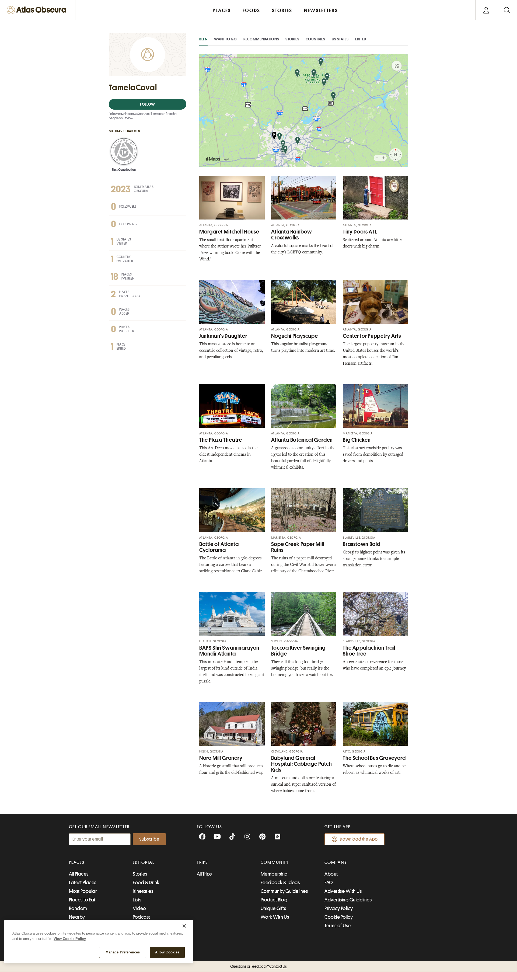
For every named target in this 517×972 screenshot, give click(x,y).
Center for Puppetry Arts (372, 336)
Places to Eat (82, 900)
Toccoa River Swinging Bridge (298, 651)
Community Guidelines (284, 891)
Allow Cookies (167, 952)
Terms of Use (337, 926)
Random (78, 908)
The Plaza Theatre (220, 440)
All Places (79, 874)
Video (139, 908)
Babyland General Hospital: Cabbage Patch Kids (301, 764)
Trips (202, 862)
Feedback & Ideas (280, 882)
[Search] (507, 10)
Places (77, 862)
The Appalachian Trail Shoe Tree (369, 651)
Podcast (141, 917)
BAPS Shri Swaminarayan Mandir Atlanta (229, 651)
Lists (137, 900)
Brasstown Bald (361, 544)
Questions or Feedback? (258, 966)
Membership (274, 874)
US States (340, 39)
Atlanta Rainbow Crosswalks (291, 235)
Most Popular (83, 891)
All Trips (204, 874)
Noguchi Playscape (294, 336)
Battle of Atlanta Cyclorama (219, 547)
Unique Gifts (273, 908)
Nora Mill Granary (221, 758)
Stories (292, 39)
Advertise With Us (343, 891)
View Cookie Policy (70, 939)
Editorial (143, 862)
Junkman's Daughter (223, 336)
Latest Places (82, 882)
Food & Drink (146, 882)
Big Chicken (357, 440)
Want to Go (225, 39)
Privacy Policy (338, 908)
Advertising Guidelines (348, 900)
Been (203, 39)
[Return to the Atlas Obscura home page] (37, 10)
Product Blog (274, 900)
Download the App (359, 839)
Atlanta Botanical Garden (302, 440)
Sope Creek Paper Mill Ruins (297, 547)
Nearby (77, 917)
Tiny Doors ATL (360, 232)
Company (335, 862)
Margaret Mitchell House (229, 232)
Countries (315, 39)
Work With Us (275, 917)
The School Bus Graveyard (374, 758)
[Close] (184, 926)
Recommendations (261, 39)
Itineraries (143, 891)
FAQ (328, 882)
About (331, 874)
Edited (360, 39)
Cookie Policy (338, 917)
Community (275, 862)
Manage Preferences (123, 952)
